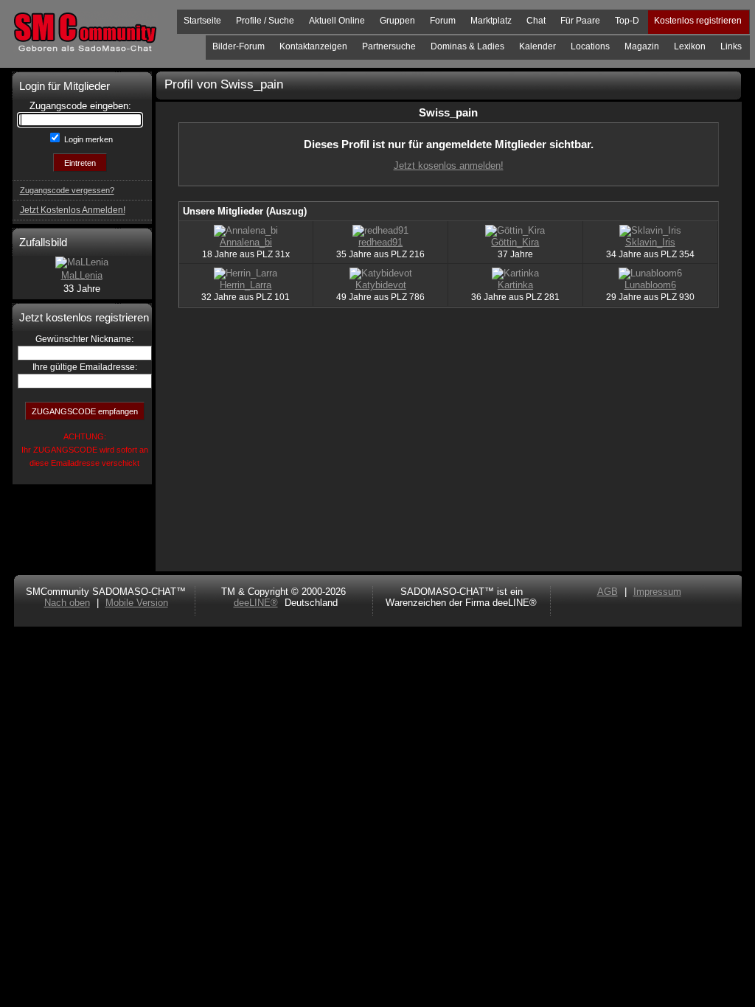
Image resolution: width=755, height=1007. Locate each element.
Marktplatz (491, 20)
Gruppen (397, 20)
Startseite (202, 20)
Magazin (641, 46)
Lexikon (690, 46)
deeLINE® (256, 602)
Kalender (537, 46)
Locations (590, 46)
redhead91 (380, 242)
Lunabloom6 (650, 284)
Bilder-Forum (238, 46)
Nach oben (67, 602)
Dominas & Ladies (467, 46)
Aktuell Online (337, 20)
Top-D (627, 20)
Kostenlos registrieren (698, 20)
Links (731, 46)
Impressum (657, 591)
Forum (443, 20)
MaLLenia (81, 275)
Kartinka (515, 284)
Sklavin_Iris (650, 242)
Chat (536, 20)
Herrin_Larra (245, 284)
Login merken (87, 139)
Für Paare (580, 20)
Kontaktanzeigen (313, 46)
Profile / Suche (265, 20)
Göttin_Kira (515, 242)
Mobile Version (136, 602)
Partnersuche (389, 46)
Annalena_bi (246, 242)
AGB (607, 591)
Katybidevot (380, 284)
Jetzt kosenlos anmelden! (449, 165)
